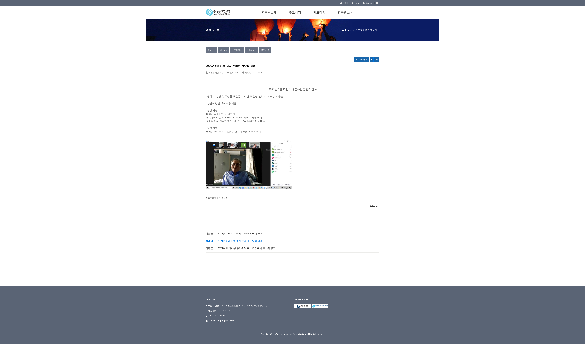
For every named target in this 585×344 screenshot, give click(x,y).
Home (348, 30)
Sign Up (368, 3)
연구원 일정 (251, 50)
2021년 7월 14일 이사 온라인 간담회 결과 (240, 233)
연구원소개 (269, 12)
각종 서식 (265, 50)
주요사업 (295, 12)
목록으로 (374, 206)
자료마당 (319, 12)
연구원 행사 (237, 50)
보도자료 (223, 50)
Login (356, 3)
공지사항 (211, 50)
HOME (345, 3)
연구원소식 (345, 12)
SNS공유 (363, 59)
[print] (376, 59)
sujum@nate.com (226, 320)
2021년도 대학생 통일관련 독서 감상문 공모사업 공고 (246, 248)
